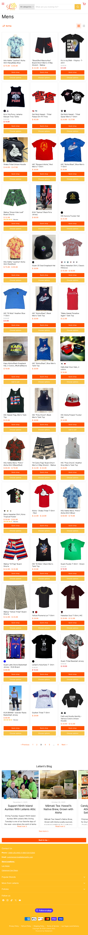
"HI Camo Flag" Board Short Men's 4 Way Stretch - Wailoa (44, 464)
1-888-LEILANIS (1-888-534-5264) (21, 853)
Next (64, 745)
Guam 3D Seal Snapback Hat (43, 265)
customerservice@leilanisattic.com (20, 857)
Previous (25, 745)
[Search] (78, 6)
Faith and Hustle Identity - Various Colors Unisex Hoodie (71, 718)
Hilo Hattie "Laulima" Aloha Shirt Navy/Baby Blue (14, 61)
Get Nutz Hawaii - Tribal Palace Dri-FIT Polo (41, 115)
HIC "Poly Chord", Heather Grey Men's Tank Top (71, 464)
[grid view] (78, 25)
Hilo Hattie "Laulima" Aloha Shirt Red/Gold (14, 263)
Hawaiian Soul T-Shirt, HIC (71, 615)
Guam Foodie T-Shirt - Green (72, 564)
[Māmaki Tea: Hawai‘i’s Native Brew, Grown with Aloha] (58, 784)
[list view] (83, 25)
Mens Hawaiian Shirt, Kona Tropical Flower (14, 515)
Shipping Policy (39, 926)
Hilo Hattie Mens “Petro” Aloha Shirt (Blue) (70, 512)
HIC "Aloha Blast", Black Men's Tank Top (41, 314)
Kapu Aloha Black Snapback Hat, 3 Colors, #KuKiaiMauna (15, 364)
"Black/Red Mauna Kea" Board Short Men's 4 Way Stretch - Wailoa (42, 62)
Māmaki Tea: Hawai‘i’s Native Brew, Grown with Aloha (58, 809)
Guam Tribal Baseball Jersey (72, 661)
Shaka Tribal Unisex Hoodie (15, 164)
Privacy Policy (14, 926)
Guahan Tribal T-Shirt (41, 713)
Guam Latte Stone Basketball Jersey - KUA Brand (15, 666)
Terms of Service (53, 926)
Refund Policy (26, 926)
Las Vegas (6, 866)
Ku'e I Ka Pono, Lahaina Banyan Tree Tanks (13, 115)
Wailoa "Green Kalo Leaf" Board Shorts (14, 213)
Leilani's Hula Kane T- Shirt (43, 665)
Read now (21, 826)
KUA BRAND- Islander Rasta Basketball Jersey (15, 714)
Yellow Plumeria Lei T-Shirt (43, 615)
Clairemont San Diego (10, 870)
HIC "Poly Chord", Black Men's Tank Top (41, 416)
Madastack (48, 931)
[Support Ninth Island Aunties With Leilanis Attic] (20, 784)
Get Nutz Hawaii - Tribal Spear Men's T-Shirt (70, 115)
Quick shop (15, 72)
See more (43, 831)
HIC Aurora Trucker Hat (70, 216)
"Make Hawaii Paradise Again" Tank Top (70, 314)
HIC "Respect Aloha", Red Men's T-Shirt (42, 165)
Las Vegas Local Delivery (70, 926)
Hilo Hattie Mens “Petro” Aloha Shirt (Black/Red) (13, 464)
